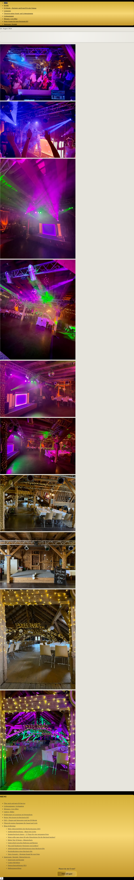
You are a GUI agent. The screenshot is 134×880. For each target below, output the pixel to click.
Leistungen (7, 11)
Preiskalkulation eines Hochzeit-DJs (20, 851)
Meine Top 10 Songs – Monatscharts (20, 840)
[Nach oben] (1, 878)
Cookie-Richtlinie (14, 863)
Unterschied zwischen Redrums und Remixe (23, 843)
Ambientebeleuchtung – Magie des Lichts (22, 832)
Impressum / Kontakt (10, 24)
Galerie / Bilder (9, 812)
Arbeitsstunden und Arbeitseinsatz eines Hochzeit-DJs (26, 849)
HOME (6, 5)
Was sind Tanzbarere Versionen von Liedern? (23, 846)
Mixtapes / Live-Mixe (10, 19)
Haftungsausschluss (14, 868)
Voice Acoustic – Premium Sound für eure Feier (24, 854)
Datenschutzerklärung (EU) (17, 865)
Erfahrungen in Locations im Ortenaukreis (18, 815)
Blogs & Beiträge (10, 826)
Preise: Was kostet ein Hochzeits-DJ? (16, 817)
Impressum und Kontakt (16, 860)
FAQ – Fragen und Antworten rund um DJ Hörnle (20, 820)
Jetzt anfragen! (67, 874)
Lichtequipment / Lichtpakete (14, 806)
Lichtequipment (9, 16)
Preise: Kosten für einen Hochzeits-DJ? (16, 21)
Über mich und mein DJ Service (14, 803)
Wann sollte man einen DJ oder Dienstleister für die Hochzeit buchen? (31, 837)
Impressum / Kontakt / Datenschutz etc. (17, 857)
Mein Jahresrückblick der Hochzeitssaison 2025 (24, 829)
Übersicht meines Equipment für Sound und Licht (20, 823)
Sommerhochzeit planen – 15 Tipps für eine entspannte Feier (28, 834)
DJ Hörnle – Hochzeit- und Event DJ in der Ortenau (20, 8)
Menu (6, 3)
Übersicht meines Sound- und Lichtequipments (18, 13)
